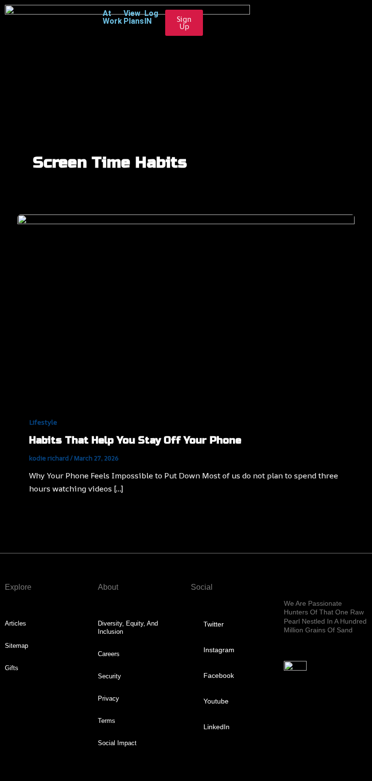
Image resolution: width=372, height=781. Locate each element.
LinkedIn (216, 727)
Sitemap (16, 645)
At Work (112, 17)
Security (109, 676)
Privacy (108, 698)
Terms (106, 720)
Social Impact (117, 743)
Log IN (151, 17)
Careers (109, 654)
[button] (186, 80)
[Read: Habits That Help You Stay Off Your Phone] (186, 308)
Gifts (11, 668)
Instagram (218, 650)
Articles (15, 623)
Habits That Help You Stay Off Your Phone (135, 440)
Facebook (218, 675)
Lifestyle (43, 422)
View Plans (134, 17)
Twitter (213, 624)
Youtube (216, 701)
